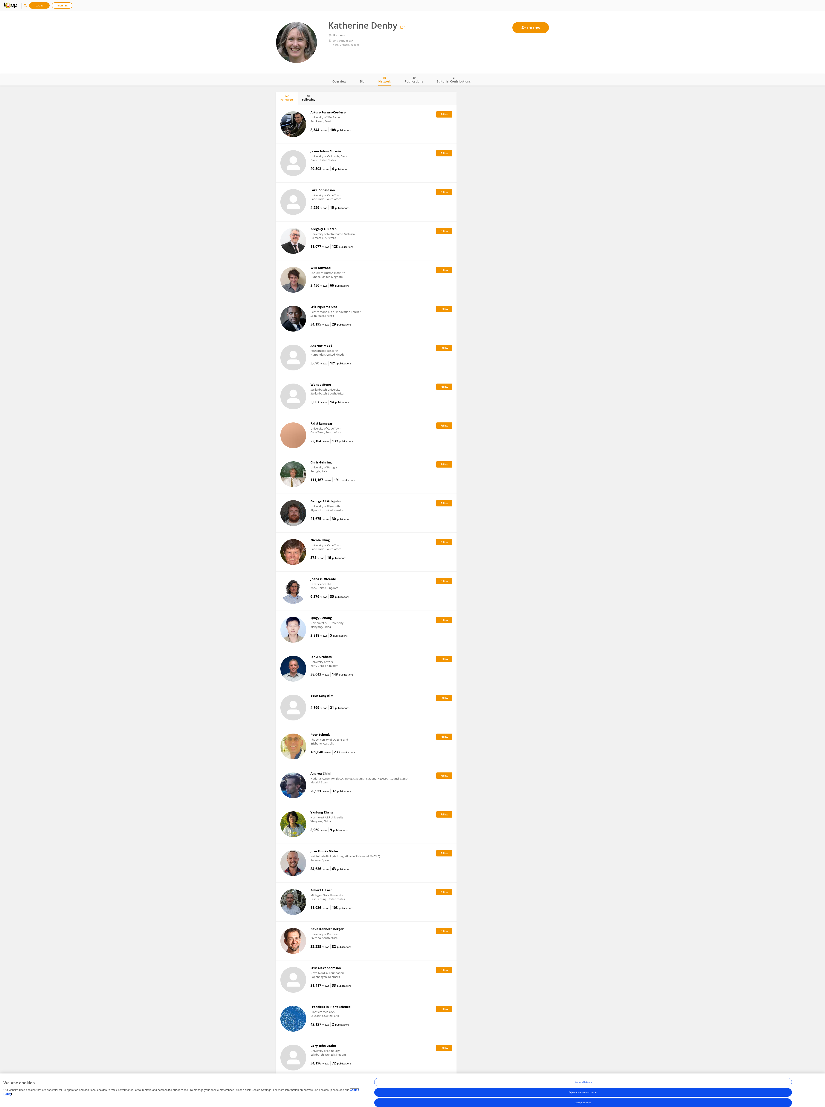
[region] (412, 1090)
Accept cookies (583, 1102)
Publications (414, 79)
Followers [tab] (286, 97)
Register (62, 5)
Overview (339, 81)
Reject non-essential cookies (583, 1092)
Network (384, 79)
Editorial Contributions (454, 79)
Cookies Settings (583, 1082)
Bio (362, 81)
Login (39, 5)
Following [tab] (308, 97)
